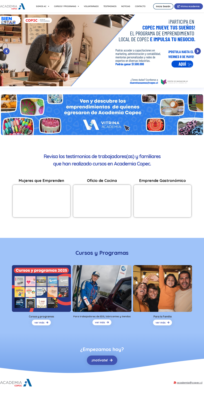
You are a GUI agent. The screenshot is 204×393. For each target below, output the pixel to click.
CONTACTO (140, 6)
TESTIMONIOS (110, 6)
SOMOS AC (41, 6)
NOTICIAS (125, 6)
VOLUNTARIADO (91, 6)
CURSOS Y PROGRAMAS (65, 6)
